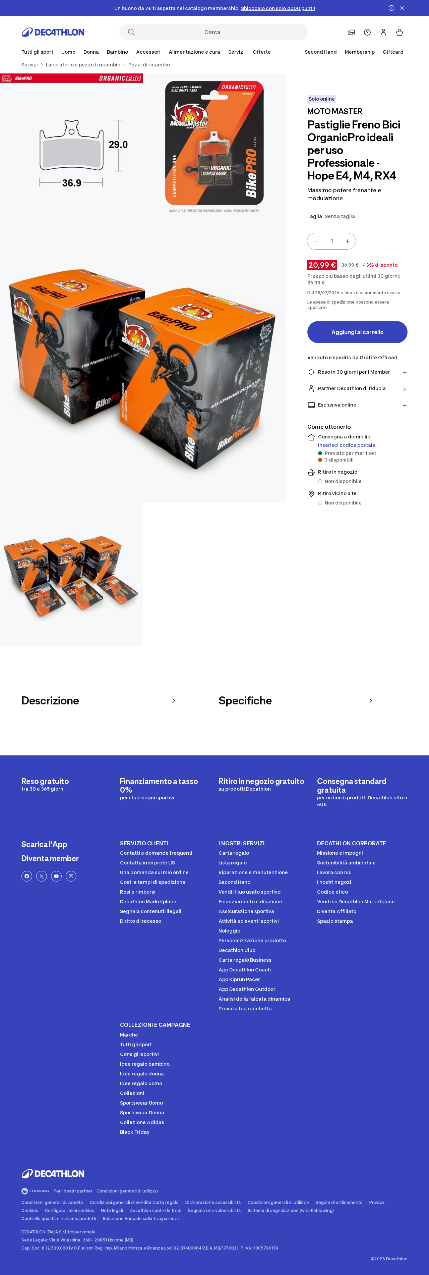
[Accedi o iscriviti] (383, 32)
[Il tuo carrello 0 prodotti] (399, 32)
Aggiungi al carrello (357, 332)
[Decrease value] (315, 241)
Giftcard (393, 52)
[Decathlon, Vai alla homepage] (52, 32)
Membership (360, 52)
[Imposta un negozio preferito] (351, 32)
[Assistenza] (367, 32)
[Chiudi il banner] (402, 8)
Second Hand (321, 52)
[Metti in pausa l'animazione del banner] (391, 8)
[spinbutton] (331, 241)
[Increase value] (348, 241)
